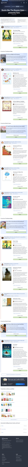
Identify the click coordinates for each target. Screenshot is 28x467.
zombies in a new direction (13, 263)
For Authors (3, 457)
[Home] (4, 3)
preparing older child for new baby (15, 141)
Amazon (20, 47)
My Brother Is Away (16, 298)
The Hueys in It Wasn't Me (18, 172)
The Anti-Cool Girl (16, 196)
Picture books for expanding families (6, 391)
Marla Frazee (14, 14)
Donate (3, 463)
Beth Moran (15, 345)
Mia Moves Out (16, 73)
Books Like (17, 6)
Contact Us (3, 460)
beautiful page (13, 380)
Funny (2, 432)
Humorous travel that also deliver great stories (7, 402)
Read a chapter (21, 45)
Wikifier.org (8, 442)
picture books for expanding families (15, 26)
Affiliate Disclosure (19, 455)
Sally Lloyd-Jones (16, 102)
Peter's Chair (15, 241)
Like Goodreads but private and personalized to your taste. (17, 0)
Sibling (2, 425)
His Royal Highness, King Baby (18, 101)
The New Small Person (17, 145)
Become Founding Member (6, 462)
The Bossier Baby (7, 6)
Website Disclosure (19, 460)
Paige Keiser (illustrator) (21, 74)
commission (19, 20)
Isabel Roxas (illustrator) (22, 31)
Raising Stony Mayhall (17, 267)
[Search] (21, 3)
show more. (12, 60)
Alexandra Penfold (16, 31)
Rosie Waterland (16, 197)
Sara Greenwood (16, 299)
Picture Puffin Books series (17, 243)
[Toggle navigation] (26, 3)
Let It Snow (15, 344)
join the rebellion (23, 21)
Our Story (3, 455)
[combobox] (21, 3)
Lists (21, 6)
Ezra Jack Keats (16, 242)
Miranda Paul (15, 74)
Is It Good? (13, 6)
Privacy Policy (18, 457)
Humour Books (3, 429)
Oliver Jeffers (15, 173)
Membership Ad (25, 323)
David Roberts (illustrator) (21, 102)
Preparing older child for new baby (6, 413)
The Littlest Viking (16, 30)
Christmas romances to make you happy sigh (16, 340)
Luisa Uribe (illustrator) (21, 299)
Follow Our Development (19, 441)
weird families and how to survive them (16, 192)
